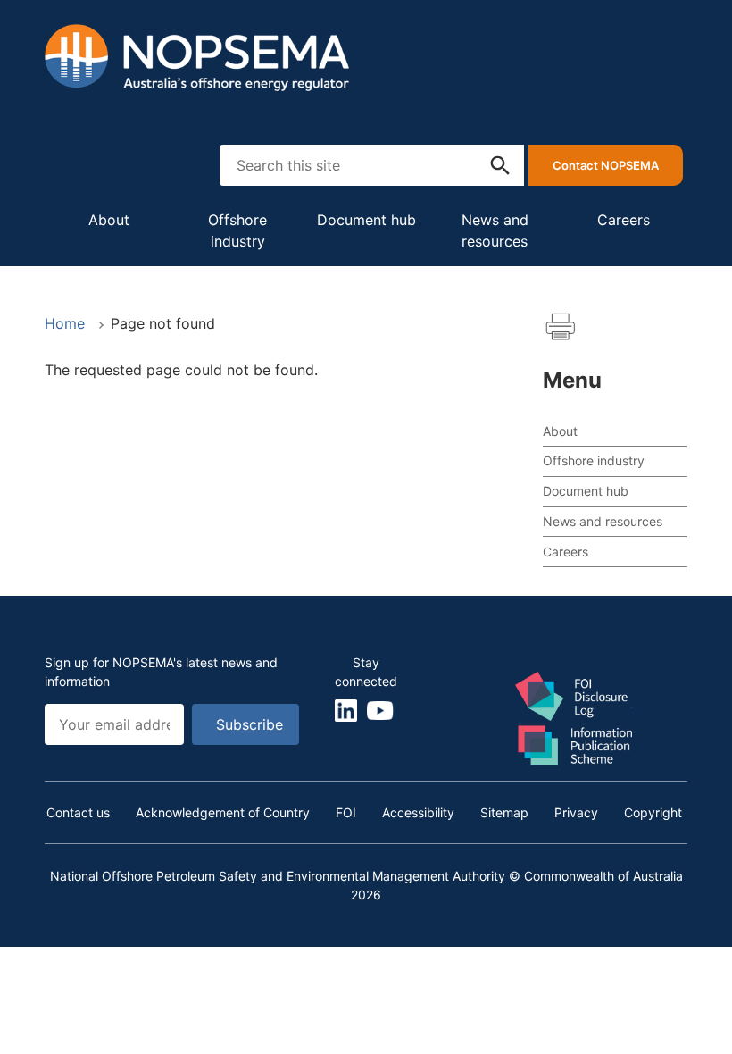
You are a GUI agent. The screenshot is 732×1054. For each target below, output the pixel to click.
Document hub (366, 220)
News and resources (495, 230)
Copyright (653, 812)
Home (65, 323)
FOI (346, 812)
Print (560, 327)
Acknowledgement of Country (223, 812)
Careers (623, 220)
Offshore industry (237, 230)
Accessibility (418, 812)
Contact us (78, 812)
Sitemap (504, 812)
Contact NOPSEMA (606, 165)
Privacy (576, 812)
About (108, 220)
